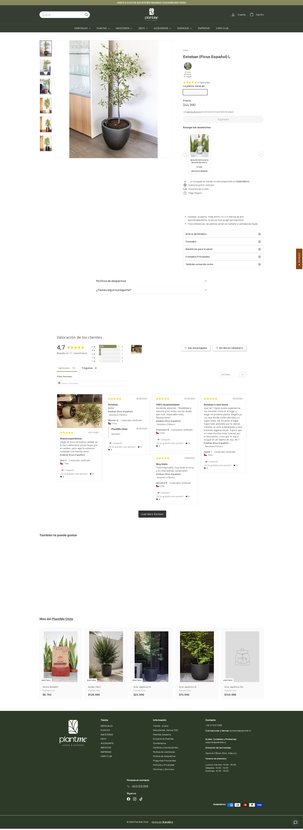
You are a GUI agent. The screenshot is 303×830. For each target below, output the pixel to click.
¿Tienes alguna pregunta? (113, 290)
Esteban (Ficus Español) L (72, 454)
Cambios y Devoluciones (165, 747)
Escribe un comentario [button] (231, 347)
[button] (92, 474)
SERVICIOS (183, 28)
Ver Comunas (199, 2)
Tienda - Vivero (160, 725)
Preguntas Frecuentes (164, 760)
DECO (142, 28)
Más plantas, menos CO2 (165, 730)
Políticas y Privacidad (163, 764)
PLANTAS (102, 28)
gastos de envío (194, 111)
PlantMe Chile (62, 619)
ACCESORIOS (161, 28)
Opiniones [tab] (64, 367)
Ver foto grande (199, 171)
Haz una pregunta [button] (197, 347)
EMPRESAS (204, 28)
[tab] (223, 234)
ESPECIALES (81, 28)
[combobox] (64, 14)
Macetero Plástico (196, 93)
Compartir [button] (69, 470)
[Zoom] (113, 99)
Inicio (185, 50)
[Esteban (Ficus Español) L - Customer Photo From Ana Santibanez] (136, 349)
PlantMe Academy (162, 734)
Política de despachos (111, 281)
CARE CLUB (222, 28)
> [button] (152, 514)
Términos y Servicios (163, 769)
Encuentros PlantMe (163, 738)
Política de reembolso (164, 751)
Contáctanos (159, 743)
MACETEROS (123, 28)
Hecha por (162, 822)
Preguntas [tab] (87, 367)
